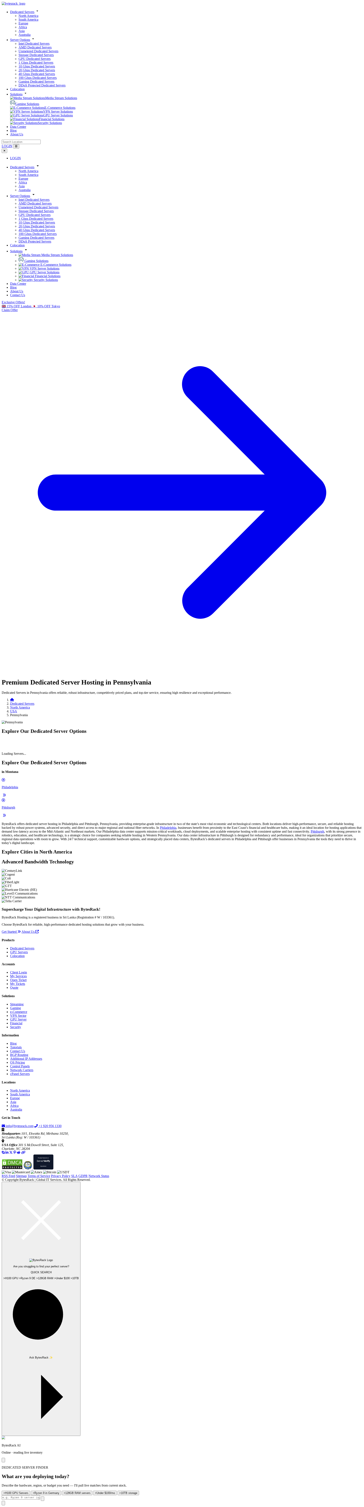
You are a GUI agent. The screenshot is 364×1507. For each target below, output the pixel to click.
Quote (14, 987)
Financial (16, 1023)
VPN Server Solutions (58, 111)
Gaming (15, 1008)
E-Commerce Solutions (59, 107)
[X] (11, 1152)
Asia (22, 31)
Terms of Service (39, 1176)
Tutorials (16, 1047)
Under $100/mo (105, 1493)
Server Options (20, 40)
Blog (13, 130)
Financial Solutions (51, 119)
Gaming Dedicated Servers (36, 81)
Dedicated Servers (22, 12)
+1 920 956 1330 (50, 1126)
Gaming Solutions (27, 104)
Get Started (9, 931)
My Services (18, 976)
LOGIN (7, 146)
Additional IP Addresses (26, 1058)
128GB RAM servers (77, 1493)
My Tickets (17, 984)
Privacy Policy (60, 1176)
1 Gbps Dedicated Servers (36, 62)
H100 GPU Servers (15, 1493)
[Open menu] (16, 146)
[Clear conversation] (42, 1498)
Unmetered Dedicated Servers (38, 51)
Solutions (16, 94)
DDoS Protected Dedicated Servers (42, 85)
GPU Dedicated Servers (35, 59)
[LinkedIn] (6, 1152)
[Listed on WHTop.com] (28, 1168)
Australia (25, 34)
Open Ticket (18, 980)
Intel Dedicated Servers (34, 43)
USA (13, 711)
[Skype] (3, 1152)
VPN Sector (18, 1015)
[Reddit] (18, 1152)
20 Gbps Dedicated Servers (37, 70)
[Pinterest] (14, 1152)
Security (15, 1027)
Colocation (17, 89)
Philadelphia (168, 827)
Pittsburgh (317, 831)
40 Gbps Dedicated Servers (37, 74)
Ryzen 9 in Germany (46, 1493)
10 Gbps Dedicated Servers (37, 66)
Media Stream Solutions (61, 98)
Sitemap (21, 1176)
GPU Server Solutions (58, 115)
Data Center (18, 126)
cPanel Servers (20, 1074)
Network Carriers (21, 1070)
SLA (74, 1176)
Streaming (17, 1004)
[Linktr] (23, 1152)
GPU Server (18, 1019)
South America (28, 19)
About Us (16, 134)
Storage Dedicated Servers (36, 55)
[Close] (3, 1460)
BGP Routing (19, 1055)
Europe (23, 23)
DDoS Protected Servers (35, 241)
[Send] (3, 1503)
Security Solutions (50, 123)
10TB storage (128, 1493)
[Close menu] (4, 151)
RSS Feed (8, 1176)
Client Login (18, 972)
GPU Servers (19, 952)
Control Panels (20, 1066)
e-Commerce (18, 1012)
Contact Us (17, 295)
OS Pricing (17, 1062)
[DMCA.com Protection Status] (13, 1168)
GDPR (83, 1176)
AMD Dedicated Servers (35, 47)
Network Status (98, 1176)
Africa (23, 27)
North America (28, 16)
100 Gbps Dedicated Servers (38, 78)
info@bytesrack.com (19, 1126)
